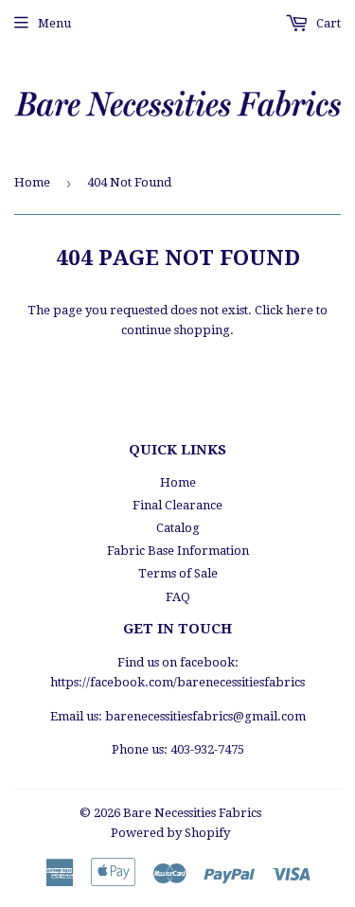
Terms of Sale (178, 573)
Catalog (178, 528)
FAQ (178, 597)
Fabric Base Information (178, 550)
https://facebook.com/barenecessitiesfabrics (177, 682)
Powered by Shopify (170, 833)
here (299, 310)
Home (32, 182)
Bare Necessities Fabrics (192, 813)
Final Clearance (177, 505)
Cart (327, 23)
